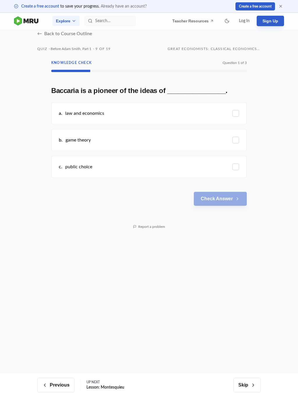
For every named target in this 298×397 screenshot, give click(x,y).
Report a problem (151, 226)
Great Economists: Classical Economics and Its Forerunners (214, 49)
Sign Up (270, 21)
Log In (244, 21)
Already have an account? (124, 6)
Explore (63, 21)
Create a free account (40, 6)
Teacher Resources (191, 22)
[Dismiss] (280, 6)
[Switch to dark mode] (227, 21)
